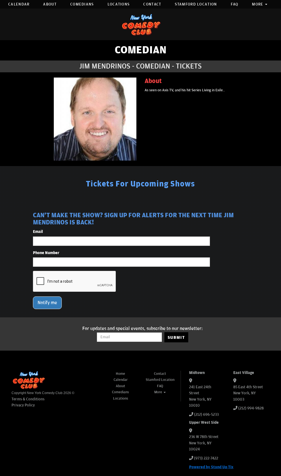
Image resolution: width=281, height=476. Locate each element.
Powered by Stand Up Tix (211, 467)
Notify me (47, 303)
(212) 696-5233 (206, 414)
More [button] (258, 4)
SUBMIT (176, 337)
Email (38, 231)
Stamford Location (196, 4)
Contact (152, 4)
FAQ (234, 4)
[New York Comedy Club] (140, 24)
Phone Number (46, 253)
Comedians (82, 4)
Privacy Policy (23, 405)
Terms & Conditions (28, 399)
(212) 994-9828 (251, 408)
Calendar (18, 4)
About (50, 4)
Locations (119, 4)
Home (120, 374)
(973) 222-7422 (206, 458)
